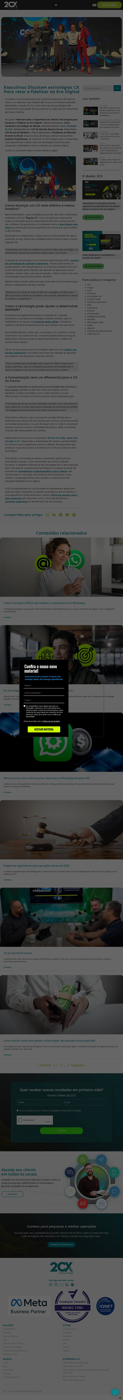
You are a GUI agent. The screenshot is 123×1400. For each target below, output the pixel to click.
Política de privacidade (51, 721)
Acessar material (44, 729)
